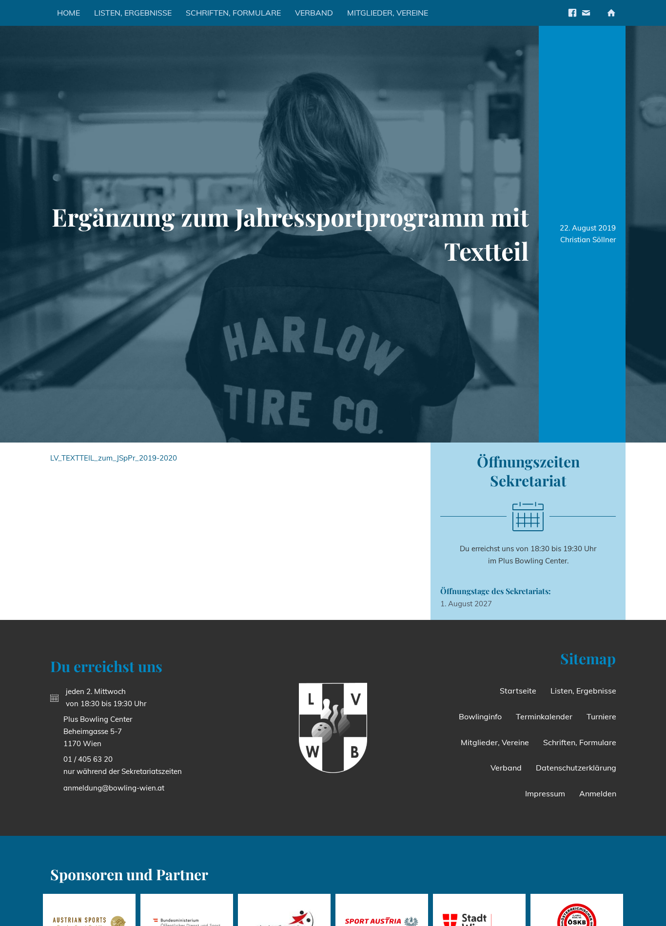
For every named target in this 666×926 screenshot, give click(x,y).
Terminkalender (544, 716)
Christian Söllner (588, 239)
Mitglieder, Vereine (387, 13)
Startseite (518, 690)
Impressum (545, 793)
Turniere (601, 716)
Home (68, 13)
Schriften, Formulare (233, 13)
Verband (314, 13)
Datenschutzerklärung (576, 767)
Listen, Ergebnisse (133, 13)
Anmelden (597, 793)
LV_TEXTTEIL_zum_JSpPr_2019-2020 (113, 458)
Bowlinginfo (480, 716)
